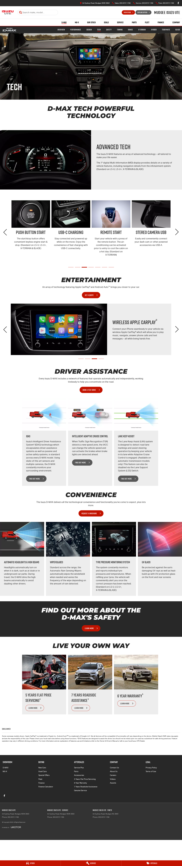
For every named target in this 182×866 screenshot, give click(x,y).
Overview (61, 29)
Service (120, 22)
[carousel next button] (176, 232)
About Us (113, 771)
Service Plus (79, 768)
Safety (109, 29)
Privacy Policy (151, 768)
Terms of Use (151, 771)
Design (89, 29)
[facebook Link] (178, 3)
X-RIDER (154, 29)
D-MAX (64, 22)
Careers (113, 775)
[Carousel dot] (71, 267)
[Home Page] (7, 12)
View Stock (127, 12)
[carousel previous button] (5, 232)
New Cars (42, 768)
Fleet (147, 22)
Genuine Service (80, 790)
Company (176, 22)
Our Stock (91, 22)
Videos (113, 779)
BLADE (177, 29)
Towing (120, 29)
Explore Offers (142, 12)
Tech (99, 29)
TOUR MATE (166, 29)
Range (130, 29)
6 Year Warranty (80, 783)
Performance (75, 29)
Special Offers (44, 775)
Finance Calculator (45, 787)
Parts (134, 22)
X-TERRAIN (142, 29)
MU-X (77, 22)
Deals (106, 22)
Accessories (79, 775)
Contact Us (114, 768)
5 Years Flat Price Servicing (85, 779)
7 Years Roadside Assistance (85, 787)
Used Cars (42, 771)
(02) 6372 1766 (13, 817)
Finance (161, 22)
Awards (113, 783)
